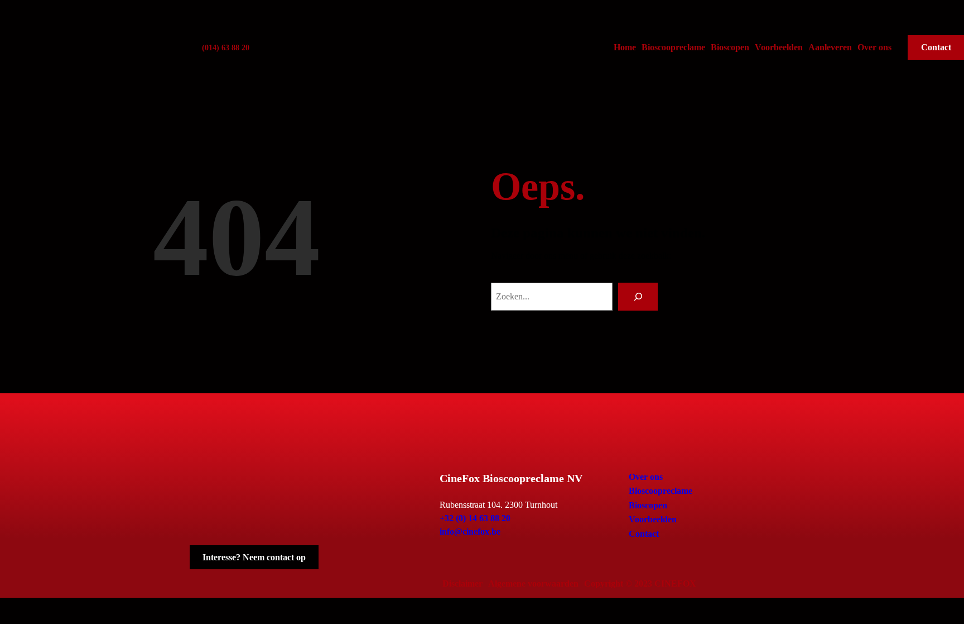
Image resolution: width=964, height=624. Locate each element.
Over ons (874, 47)
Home (625, 47)
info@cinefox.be (470, 531)
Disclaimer (462, 583)
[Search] (638, 296)
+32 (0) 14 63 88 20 (475, 518)
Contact (644, 534)
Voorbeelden (779, 47)
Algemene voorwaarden (533, 583)
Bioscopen (730, 47)
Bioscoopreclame (673, 47)
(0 (205, 48)
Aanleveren (830, 47)
